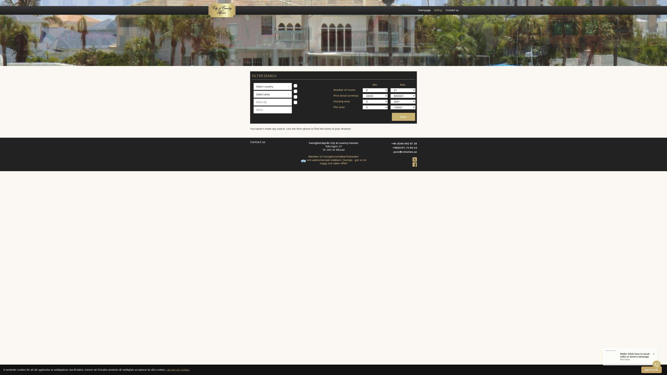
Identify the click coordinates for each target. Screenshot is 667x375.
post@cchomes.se (405, 151)
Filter (403, 117)
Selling (438, 10)
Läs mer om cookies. (178, 369)
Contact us (452, 10)
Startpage (424, 10)
